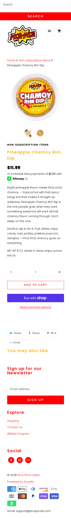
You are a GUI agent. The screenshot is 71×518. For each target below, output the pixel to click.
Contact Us (14, 427)
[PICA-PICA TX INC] (22, 38)
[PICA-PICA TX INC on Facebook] (11, 460)
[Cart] (59, 31)
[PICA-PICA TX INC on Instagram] (20, 460)
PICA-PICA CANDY (28, 475)
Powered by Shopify (20, 482)
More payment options (35, 307)
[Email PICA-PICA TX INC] (28, 460)
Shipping (13, 421)
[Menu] (49, 31)
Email (16, 342)
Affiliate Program (18, 434)
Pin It (53, 333)
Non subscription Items (28, 145)
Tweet (17, 333)
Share (36, 333)
